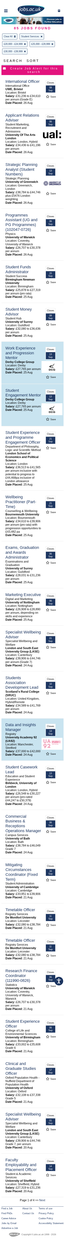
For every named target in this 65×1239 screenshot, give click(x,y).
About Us (27, 1208)
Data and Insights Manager (20, 727)
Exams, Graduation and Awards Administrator (22, 552)
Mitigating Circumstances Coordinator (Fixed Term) (21, 872)
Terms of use (45, 1208)
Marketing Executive (23, 594)
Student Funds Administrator (18, 269)
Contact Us (28, 1213)
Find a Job (6, 1208)
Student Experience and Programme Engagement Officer (22, 437)
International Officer (22, 81)
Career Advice (8, 1218)
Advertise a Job (9, 1228)
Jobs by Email (8, 1223)
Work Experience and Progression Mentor (20, 353)
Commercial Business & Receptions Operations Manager (23, 823)
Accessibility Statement (51, 1223)
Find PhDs (6, 1213)
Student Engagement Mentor (23, 393)
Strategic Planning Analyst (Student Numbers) (21, 169)
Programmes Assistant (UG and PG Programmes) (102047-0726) (21, 222)
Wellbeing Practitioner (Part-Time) (20, 502)
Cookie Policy (46, 1218)
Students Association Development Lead (21, 683)
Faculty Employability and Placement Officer (21, 1165)
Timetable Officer (20, 910)
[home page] (31, 14)
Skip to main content (14, 3)
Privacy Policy (46, 1213)
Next (42, 1200)
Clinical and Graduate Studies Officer (20, 1068)
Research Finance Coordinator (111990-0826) (21, 976)
